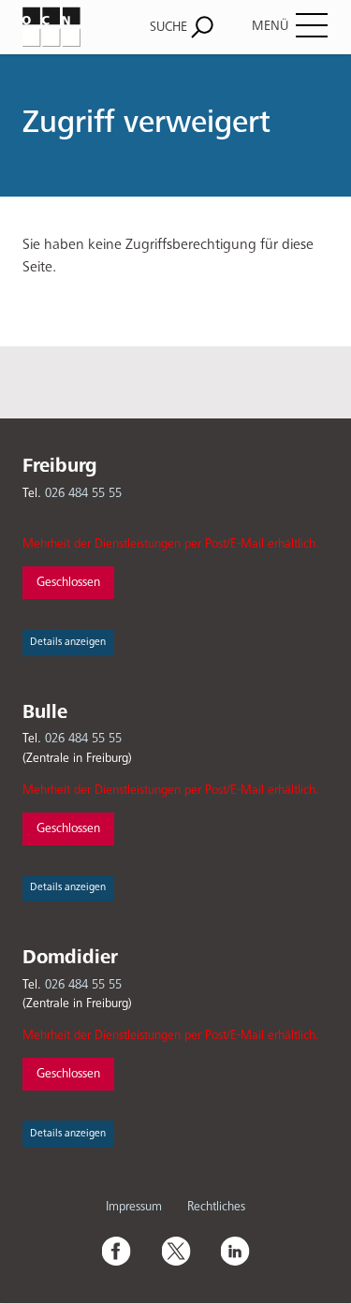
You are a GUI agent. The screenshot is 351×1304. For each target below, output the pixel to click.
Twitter (176, 1251)
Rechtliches (216, 1206)
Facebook (116, 1251)
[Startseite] (66, 27)
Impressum (134, 1206)
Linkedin (235, 1251)
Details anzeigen (68, 642)
